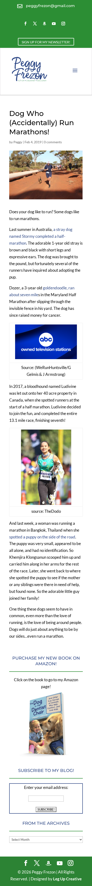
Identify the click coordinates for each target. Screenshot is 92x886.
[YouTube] (59, 863)
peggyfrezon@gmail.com (50, 6)
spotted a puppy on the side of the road (42, 536)
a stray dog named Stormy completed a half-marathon (40, 236)
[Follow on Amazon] (44, 23)
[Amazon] (48, 863)
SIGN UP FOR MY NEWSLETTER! (46, 42)
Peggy (17, 142)
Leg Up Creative (67, 878)
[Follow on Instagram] (63, 23)
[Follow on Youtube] (54, 23)
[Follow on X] (35, 23)
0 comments (53, 142)
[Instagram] (70, 863)
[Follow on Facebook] (25, 23)
